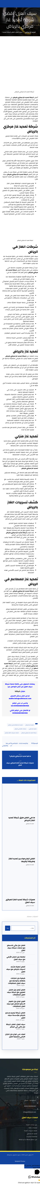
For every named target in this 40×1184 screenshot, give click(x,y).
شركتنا (17, 691)
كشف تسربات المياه (30, 1130)
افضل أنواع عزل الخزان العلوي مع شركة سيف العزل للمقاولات (16, 992)
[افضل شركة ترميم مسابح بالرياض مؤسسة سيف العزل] (31, 1015)
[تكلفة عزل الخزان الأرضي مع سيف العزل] (31, 960)
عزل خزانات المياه (31, 1124)
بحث (8, 928)
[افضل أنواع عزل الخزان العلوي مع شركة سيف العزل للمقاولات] (31, 992)
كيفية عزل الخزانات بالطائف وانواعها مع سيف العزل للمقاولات (16, 981)
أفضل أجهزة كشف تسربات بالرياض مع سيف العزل (15, 969)
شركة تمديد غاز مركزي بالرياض (28, 733)
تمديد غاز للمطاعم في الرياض (15, 725)
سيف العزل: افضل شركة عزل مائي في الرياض (15, 1025)
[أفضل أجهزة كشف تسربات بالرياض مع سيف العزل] (31, 969)
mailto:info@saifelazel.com (20, 698)
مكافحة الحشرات (31, 1136)
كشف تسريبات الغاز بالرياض (12, 733)
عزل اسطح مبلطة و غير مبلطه (28, 1139)
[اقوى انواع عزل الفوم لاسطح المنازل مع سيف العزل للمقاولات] (31, 1004)
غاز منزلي (22, 436)
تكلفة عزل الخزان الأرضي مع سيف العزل (16, 958)
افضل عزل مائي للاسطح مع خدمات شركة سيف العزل (16, 948)
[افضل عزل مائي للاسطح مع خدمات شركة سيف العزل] (31, 948)
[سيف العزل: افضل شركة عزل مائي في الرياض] (31, 1027)
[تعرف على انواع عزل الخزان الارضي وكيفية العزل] (31, 1037)
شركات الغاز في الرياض (20, 729)
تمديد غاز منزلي (32, 729)
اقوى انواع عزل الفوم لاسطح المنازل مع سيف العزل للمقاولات (16, 1004)
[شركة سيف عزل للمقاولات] (5, 3)
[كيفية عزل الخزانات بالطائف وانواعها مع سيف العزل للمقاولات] (31, 981)
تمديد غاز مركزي (30, 824)
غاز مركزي (21, 591)
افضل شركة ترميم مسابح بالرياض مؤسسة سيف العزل (15, 1015)
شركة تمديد (22, 532)
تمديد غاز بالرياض (29, 725)
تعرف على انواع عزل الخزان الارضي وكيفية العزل (15, 1035)
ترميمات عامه (33, 1127)
